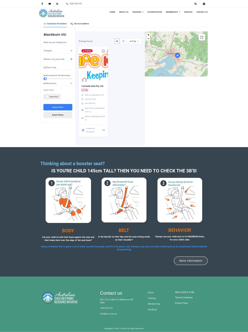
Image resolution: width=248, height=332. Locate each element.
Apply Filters (58, 107)
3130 (86, 95)
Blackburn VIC (98, 95)
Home (112, 12)
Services (188, 12)
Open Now (48, 90)
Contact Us (202, 12)
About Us (123, 12)
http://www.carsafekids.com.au (95, 110)
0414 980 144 (90, 103)
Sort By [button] (133, 41)
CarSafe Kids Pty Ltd (92, 86)
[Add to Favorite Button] (103, 51)
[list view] (123, 41)
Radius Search (49, 75)
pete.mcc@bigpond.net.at (95, 118)
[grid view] (116, 41)
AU (90, 95)
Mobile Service (49, 83)
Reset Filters (58, 115)
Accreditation (155, 12)
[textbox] (56, 50)
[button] (138, 12)
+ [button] (148, 34)
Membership (172, 12)
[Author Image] (84, 80)
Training (136, 12)
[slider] (45, 78)
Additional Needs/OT (90, 130)
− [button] (148, 38)
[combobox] (56, 50)
